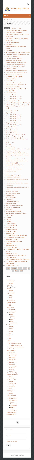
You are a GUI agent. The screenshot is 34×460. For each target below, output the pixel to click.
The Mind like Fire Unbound (13, 133)
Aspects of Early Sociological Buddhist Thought (18, 102)
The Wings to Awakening (12, 129)
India (10, 336)
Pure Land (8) (11, 371)
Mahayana (9, 288)
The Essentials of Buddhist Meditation (15, 64)
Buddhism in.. (10, 335)
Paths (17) (11, 376)
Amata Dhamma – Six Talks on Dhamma (16, 213)
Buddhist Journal (13, 323)
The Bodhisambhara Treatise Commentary (16, 72)
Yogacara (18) (12, 364)
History (11, 321)
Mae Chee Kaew (10, 195)
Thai (19, 28)
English (7, 28)
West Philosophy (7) (13, 398)
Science (10, 330)
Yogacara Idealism (10, 113)
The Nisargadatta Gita (11, 247)
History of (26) (10, 409)
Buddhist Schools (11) (11, 354)
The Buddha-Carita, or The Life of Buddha (16, 235)
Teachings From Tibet (11, 229)
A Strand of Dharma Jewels (12, 56)
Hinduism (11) (13, 404)
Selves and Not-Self (11, 92)
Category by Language (11, 287)
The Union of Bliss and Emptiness (14, 82)
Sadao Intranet (21, 455)
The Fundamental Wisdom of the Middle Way (17, 261)
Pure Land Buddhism (11, 127)
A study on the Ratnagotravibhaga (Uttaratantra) (17, 259)
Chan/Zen (11, 295)
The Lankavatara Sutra (11, 167)
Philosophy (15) (12, 381)
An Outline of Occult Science (13, 193)
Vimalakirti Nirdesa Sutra (12, 265)
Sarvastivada (11, 281)
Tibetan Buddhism (11, 300)
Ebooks (8, 19)
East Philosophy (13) (13, 397)
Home (5, 19)
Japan (10, 338)
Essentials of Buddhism (11, 94)
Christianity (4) (13, 405)
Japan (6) (11, 393)
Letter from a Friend (11, 68)
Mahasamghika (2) (12, 355)
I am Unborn (9, 243)
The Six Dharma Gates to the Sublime (15, 66)
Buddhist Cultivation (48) (12, 374)
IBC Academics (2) (11, 342)
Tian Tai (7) (11, 369)
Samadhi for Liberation (11, 245)
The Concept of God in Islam (13, 100)
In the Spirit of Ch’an (11, 171)
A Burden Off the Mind (11, 253)
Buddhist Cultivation (11, 302)
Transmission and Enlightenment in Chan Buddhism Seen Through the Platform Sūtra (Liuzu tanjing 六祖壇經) (17, 161)
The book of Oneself (11, 223)
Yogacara (11, 290)
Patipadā (8, 173)
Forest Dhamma (10, 227)
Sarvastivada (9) (12, 357)
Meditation (11, 305)
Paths (10, 304)
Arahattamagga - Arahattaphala (13, 175)
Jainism (11, 319)
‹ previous (13, 268)
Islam (11, 314)
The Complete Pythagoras (12, 201)
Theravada (11, 283)
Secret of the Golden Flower (13, 207)
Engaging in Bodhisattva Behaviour (14, 165)
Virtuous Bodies (10, 263)
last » (21, 270)
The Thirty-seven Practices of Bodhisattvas (16, 30)
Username (8, 429)
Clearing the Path (10, 233)
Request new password (12, 441)
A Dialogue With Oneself (12, 191)
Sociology (11, 331)
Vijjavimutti (9, 50)
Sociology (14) (12, 386)
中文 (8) (9, 340)
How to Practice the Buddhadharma (14, 205)
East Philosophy (12, 309)
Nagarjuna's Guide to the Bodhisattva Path (16, 70)
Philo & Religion (10, 307)
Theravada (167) (12, 359)
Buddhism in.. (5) (10, 390)
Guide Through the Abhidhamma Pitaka (15, 135)
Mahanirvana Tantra (11, 203)
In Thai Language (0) (11, 414)
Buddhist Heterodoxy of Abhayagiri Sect (16, 62)
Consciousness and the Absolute (13, 211)
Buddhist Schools (10, 280)
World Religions (12, 312)
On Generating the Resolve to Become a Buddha (18, 52)
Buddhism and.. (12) (11, 379)
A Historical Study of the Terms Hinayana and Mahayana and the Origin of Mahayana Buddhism (17, 107)
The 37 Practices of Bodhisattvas (14, 32)
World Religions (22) (13, 400)
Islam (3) (12, 402)
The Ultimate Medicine (11, 225)
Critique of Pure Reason (12, 123)
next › (16, 270)
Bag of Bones (9, 199)
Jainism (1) (12, 407)
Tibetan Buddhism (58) (12, 373)
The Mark (8, 217)
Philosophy (11, 326)
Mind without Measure (11, 131)
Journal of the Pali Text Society (13, 96)
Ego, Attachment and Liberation (14, 241)
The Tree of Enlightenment (12, 42)
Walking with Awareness (12, 239)
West (10, 333)
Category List (10, 285)
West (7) (10, 388)
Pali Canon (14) (12, 352)
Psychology (11, 328)
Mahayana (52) (10, 360)
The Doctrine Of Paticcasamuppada (14, 137)
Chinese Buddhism (11, 293)
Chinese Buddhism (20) (12, 366)
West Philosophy (12, 311)
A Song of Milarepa (11, 197)
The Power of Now (10, 143)
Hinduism (12, 316)
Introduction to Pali (10, 44)
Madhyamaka (11, 292)
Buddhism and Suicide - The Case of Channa (17, 153)
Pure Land (11, 299)
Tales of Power (9, 145)
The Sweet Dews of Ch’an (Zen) (14, 169)
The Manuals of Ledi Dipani (13, 177)
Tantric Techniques (10, 80)
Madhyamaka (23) (12, 362)
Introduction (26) (10, 348)
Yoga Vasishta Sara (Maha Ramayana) (15, 237)
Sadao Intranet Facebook (24, 4)
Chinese (14, 28)
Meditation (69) (12, 378)
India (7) (10, 391)
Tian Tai (10, 297)
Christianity (12, 318)
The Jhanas (8, 221)
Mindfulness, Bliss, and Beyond (13, 60)
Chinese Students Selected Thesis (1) (16, 347)
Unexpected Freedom (11, 231)
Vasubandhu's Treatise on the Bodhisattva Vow (17, 54)
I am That (8, 219)
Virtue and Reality (10, 147)
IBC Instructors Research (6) (15, 343)
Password (8, 435)
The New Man (9, 215)
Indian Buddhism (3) (13, 410)
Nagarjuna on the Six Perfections (14, 74)
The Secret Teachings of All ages (14, 58)
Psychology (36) (12, 383)
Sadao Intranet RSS (28, 4)
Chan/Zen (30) (12, 367)
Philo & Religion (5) (11, 395)
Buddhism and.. (10, 324)
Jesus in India (9, 209)
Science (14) (11, 385)
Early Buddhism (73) (11, 350)
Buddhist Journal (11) (11, 412)
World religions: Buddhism (12, 110)
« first (8, 268)
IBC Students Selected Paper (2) (15, 345)
